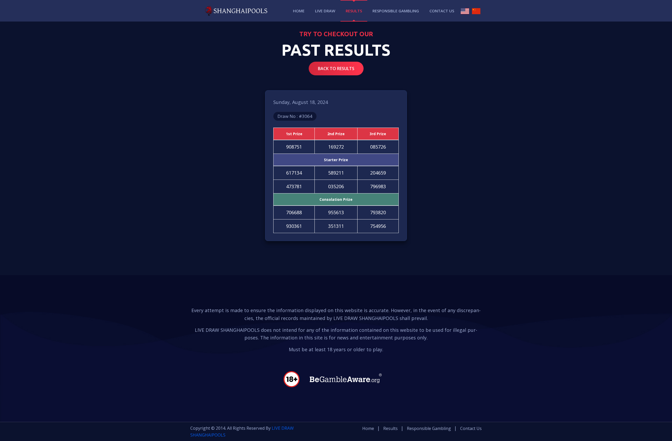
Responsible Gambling (395, 10)
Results (354, 10)
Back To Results (336, 68)
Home (298, 10)
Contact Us (441, 10)
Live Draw (325, 10)
